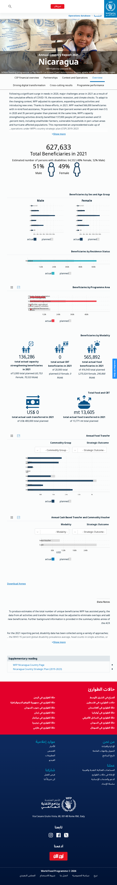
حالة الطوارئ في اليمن (44, 697)
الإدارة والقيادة (108, 746)
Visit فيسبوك (58, 835)
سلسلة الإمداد (108, 784)
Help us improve (115, 368)
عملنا (111, 765)
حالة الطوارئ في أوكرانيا (103, 712)
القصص (51, 751)
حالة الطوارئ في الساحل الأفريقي (98, 717)
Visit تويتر (66, 835)
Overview (97, 77)
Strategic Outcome (98, 443)
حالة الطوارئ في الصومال (102, 727)
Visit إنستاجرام (51, 835)
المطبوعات (50, 755)
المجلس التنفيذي (27, 875)
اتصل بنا (64, 875)
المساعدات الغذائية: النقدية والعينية (98, 770)
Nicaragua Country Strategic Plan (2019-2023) (37, 669)
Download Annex (16, 583)
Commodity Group (60, 443)
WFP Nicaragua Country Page (28, 665)
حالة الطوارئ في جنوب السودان (39, 707)
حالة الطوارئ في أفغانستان (101, 707)
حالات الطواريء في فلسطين (100, 702)
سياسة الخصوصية (80, 875)
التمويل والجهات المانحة (104, 751)
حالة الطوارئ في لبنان (44, 712)
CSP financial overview (27, 77)
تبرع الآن (57, 6)
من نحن (109, 741)
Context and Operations (75, 77)
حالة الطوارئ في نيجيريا (43, 722)
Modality (66, 524)
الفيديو (52, 760)
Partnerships (51, 77)
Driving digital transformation (29, 85)
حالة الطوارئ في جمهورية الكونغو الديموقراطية (32, 702)
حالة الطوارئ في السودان (102, 722)
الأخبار (52, 746)
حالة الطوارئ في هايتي (44, 727)
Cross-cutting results (61, 85)
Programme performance (90, 85)
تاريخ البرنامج (108, 755)
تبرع (95, 875)
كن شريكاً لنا (49, 779)
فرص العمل (49, 774)
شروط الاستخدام (47, 875)
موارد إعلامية (45, 741)
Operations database (79, 16)
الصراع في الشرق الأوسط (102, 697)
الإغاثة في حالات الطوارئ (103, 774)
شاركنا (50, 770)
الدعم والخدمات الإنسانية (103, 779)
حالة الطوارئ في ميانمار (43, 717)
